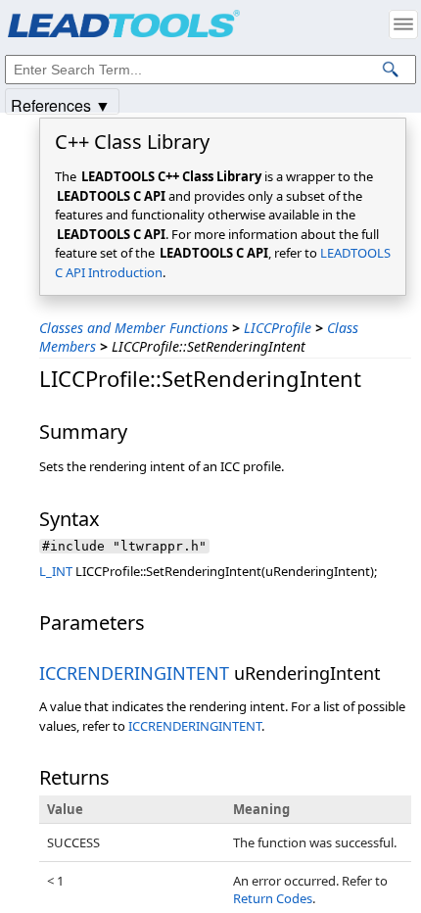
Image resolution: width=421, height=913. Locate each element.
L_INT (55, 571)
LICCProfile (277, 327)
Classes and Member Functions (133, 327)
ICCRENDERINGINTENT (134, 673)
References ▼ (61, 104)
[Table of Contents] (403, 24)
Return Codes (272, 898)
